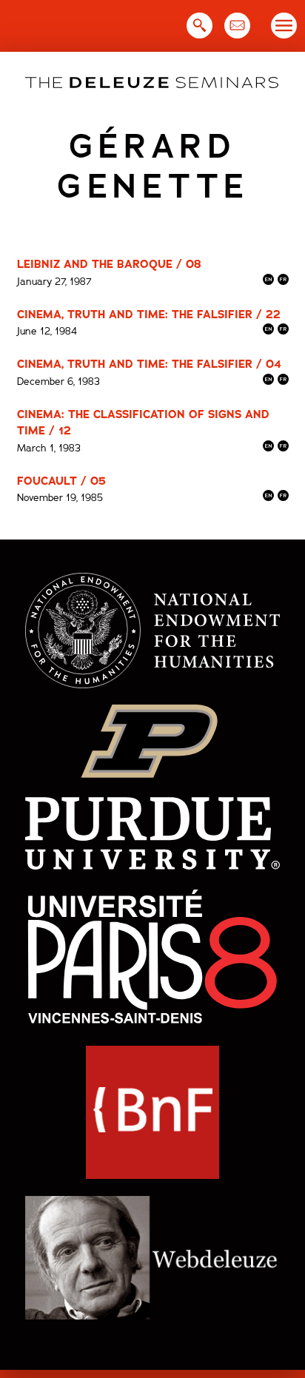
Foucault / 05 (61, 481)
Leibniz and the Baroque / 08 (109, 264)
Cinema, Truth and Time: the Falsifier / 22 (149, 314)
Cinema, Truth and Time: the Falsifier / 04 (149, 364)
